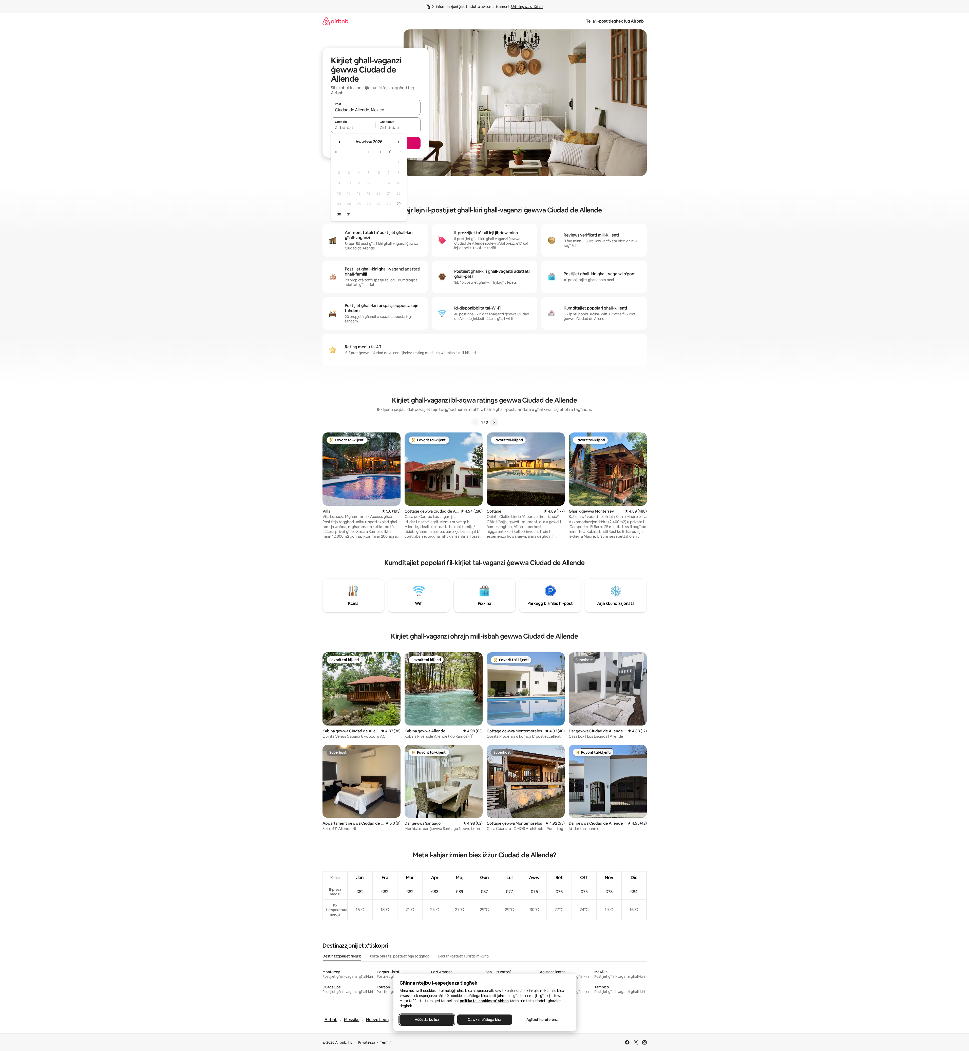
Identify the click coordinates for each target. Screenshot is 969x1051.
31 (349, 214)
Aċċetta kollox (426, 1019)
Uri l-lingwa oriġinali (527, 6)
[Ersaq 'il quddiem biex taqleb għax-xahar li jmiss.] (398, 141)
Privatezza (366, 1042)
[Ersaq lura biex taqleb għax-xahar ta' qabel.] (339, 141)
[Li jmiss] (494, 422)
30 (339, 214)
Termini (386, 1042)
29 (398, 204)
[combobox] (375, 110)
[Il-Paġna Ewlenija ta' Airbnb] (335, 21)
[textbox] (353, 127)
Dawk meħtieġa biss (485, 1019)
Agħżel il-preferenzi (542, 1019)
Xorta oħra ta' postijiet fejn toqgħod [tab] (400, 956)
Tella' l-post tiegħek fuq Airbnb (615, 21)
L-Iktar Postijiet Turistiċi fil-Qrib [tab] (463, 956)
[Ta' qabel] (475, 422)
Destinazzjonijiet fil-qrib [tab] (342, 956)
